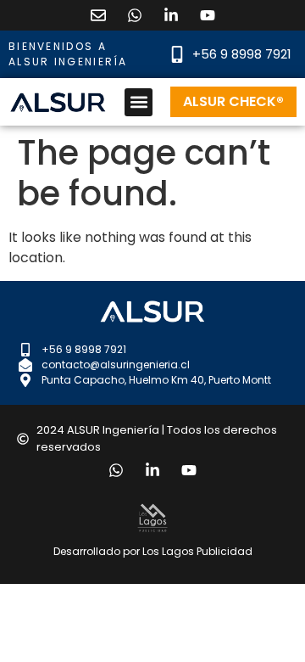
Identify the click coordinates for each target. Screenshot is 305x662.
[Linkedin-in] (171, 15)
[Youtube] (207, 15)
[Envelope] (98, 15)
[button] (138, 102)
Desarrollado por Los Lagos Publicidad (152, 551)
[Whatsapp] (134, 15)
